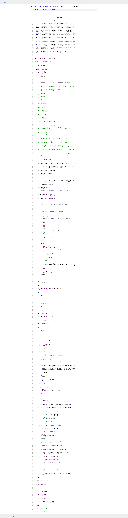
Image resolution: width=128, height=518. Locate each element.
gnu (32, 6)
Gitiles (8, 516)
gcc (36, 6)
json (126, 515)
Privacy (11, 516)
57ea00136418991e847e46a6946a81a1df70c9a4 (51, 6)
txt (122, 515)
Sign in (125, 2)
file (59, 9)
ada (71, 6)
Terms (15, 516)
